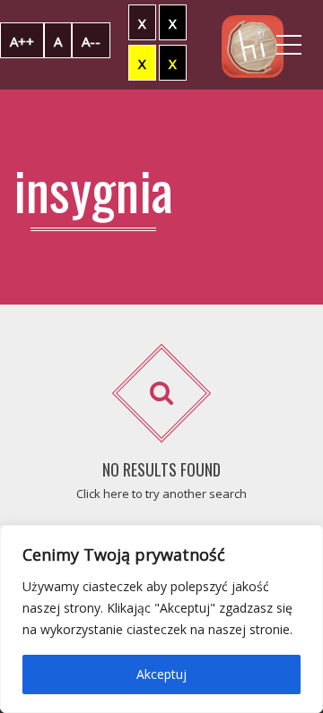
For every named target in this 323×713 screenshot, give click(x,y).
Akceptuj (161, 674)
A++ (22, 41)
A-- (91, 41)
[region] (161, 619)
